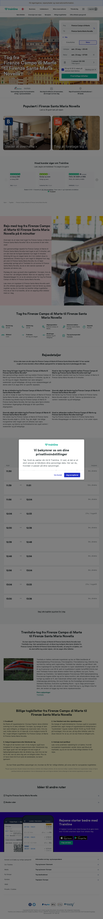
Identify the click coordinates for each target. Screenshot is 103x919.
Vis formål (58, 475)
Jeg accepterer (72, 475)
